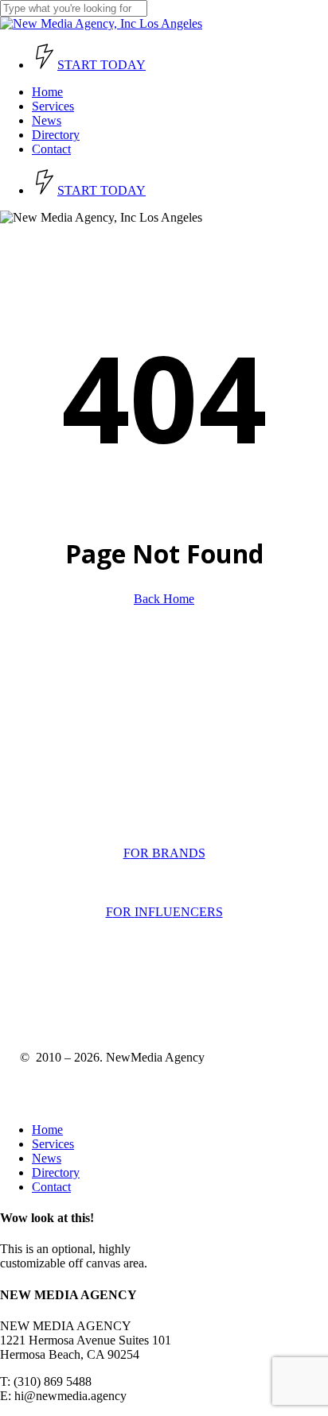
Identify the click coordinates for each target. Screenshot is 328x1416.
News (46, 1158)
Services (53, 1144)
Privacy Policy (137, 992)
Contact (51, 1187)
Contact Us (44, 797)
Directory (56, 1172)
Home (47, 1129)
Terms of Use (54, 992)
